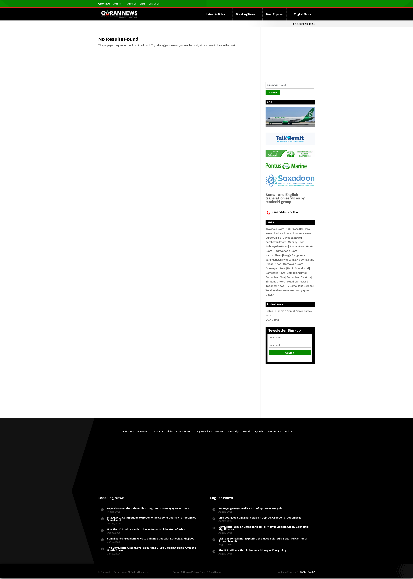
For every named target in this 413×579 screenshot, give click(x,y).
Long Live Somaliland (301, 259)
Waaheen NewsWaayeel (280, 290)
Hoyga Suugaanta (294, 255)
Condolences (183, 432)
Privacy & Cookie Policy (185, 572)
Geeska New (296, 246)
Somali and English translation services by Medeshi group (285, 198)
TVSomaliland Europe (299, 286)
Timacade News (275, 281)
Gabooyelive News (277, 246)
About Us (131, 4)
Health (246, 432)
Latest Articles (215, 14)
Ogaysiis (258, 432)
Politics (288, 432)
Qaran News (104, 4)
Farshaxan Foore (276, 242)
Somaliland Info (296, 273)
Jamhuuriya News (276, 259)
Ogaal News (274, 264)
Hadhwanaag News (285, 251)
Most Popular (274, 14)
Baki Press (292, 229)
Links (142, 4)
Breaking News (245, 14)
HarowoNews (274, 255)
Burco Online (273, 237)
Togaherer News (297, 281)
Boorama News (302, 233)
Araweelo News (275, 229)
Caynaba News (292, 237)
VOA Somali (273, 319)
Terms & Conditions (210, 572)
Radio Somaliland (298, 268)
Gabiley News (296, 242)
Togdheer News (275, 286)
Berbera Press (282, 233)
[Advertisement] (290, 57)
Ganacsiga (234, 432)
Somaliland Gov (275, 277)
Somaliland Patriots (299, 277)
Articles (117, 4)
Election (219, 432)
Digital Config (307, 572)
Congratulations (203, 432)
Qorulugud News (276, 268)
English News (302, 14)
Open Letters (274, 432)
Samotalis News (275, 273)
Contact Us (154, 4)
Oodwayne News (293, 264)
